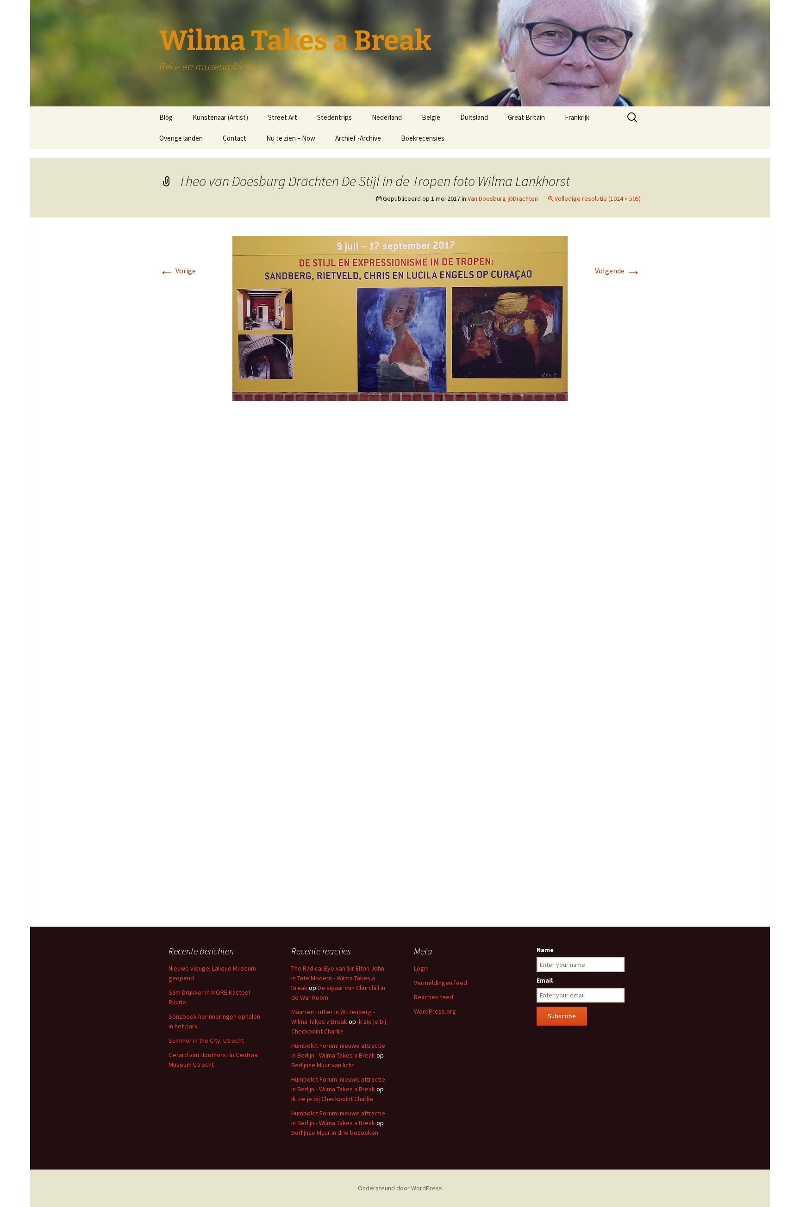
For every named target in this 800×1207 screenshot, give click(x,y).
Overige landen (181, 138)
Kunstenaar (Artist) (220, 117)
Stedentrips (334, 117)
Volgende (618, 270)
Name (545, 950)
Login (421, 968)
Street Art (282, 117)
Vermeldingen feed (440, 982)
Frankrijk (577, 117)
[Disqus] (400, 546)
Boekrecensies (422, 138)
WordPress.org (435, 1011)
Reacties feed (433, 997)
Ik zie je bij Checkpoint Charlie (332, 1099)
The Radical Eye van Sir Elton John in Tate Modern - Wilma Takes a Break (337, 978)
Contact (234, 138)
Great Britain (526, 117)
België (431, 117)
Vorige (177, 270)
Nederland (387, 117)
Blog (166, 117)
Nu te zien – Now (290, 138)
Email (545, 980)
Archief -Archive (358, 138)
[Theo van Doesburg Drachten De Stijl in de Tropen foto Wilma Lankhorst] (400, 317)
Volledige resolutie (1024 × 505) (598, 198)
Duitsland (474, 117)
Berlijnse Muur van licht (322, 1065)
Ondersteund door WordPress (400, 1188)
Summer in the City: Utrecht (206, 1040)
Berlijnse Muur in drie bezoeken (334, 1132)
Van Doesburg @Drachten (503, 198)
